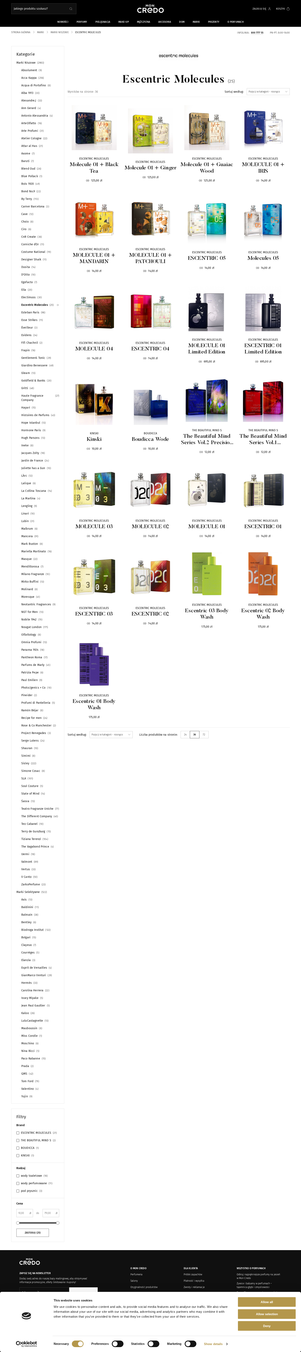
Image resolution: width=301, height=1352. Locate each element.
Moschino (29, 1043)
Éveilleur (29, 327)
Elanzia (27, 960)
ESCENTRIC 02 (150, 614)
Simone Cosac (32, 771)
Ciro (25, 229)
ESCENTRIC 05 (207, 258)
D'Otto (28, 274)
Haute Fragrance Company (39, 398)
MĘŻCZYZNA (143, 21)
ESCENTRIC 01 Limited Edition (263, 349)
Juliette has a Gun (35, 468)
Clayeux (28, 945)
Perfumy (82, 21)
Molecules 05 (263, 258)
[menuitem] (185, 734)
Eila (26, 290)
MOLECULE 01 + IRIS (263, 168)
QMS (26, 1073)
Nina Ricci (29, 1051)
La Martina (30, 498)
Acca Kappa (32, 78)
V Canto (29, 877)
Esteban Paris (32, 312)
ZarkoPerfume (33, 884)
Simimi (27, 756)
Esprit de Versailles (36, 967)
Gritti (27, 388)
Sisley (28, 763)
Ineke (27, 445)
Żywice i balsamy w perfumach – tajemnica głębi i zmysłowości (254, 1285)
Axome (27, 153)
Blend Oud (30, 168)
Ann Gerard (30, 108)
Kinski (94, 439)
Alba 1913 (30, 93)
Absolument (31, 70)
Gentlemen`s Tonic (35, 358)
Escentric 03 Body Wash (207, 614)
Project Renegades (35, 733)
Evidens (28, 335)
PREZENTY (213, 21)
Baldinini (29, 907)
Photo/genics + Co (36, 687)
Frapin (27, 350)
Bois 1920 (30, 184)
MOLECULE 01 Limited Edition (206, 349)
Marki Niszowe (29, 62)
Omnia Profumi (33, 642)
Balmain (29, 914)
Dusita (28, 267)
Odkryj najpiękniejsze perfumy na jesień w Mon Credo (258, 1276)
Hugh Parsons (32, 438)
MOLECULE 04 (94, 349)
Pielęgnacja (102, 21)
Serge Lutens (32, 740)
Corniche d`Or (32, 244)
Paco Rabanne (33, 1058)
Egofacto (28, 282)
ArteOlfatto (31, 123)
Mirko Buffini (32, 581)
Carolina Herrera (35, 990)
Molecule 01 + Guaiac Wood (206, 168)
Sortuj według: (234, 91)
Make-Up (123, 21)
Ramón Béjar (31, 710)
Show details (213, 1344)
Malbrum (29, 528)
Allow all (267, 1302)
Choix (27, 221)
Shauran (29, 748)
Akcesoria (164, 21)
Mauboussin (31, 1028)
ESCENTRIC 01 (263, 527)
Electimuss (31, 297)
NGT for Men (32, 612)
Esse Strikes (31, 320)
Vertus (28, 869)
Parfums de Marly (35, 665)
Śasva (27, 801)
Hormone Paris (33, 430)
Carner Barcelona (34, 206)
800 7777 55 (257, 32)
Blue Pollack (31, 176)
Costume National (35, 252)
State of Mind (32, 793)
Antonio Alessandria (36, 115)
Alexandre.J (31, 100)
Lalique (28, 483)
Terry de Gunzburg (35, 831)
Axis (26, 899)
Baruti (27, 161)
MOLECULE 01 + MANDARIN (94, 259)
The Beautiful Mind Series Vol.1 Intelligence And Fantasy (263, 440)
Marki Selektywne (31, 892)
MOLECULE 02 (150, 527)
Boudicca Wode (150, 439)
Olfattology (30, 634)
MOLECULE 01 (206, 527)
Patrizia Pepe (31, 672)
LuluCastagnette (34, 1020)
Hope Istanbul (33, 422)
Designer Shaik (33, 259)
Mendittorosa (32, 566)
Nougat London (34, 627)
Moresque (30, 597)
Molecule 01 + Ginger (150, 168)
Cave (27, 214)
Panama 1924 (32, 650)
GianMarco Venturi (36, 975)
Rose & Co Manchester (38, 725)
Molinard (29, 589)
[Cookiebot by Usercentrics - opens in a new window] (26, 1344)
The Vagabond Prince (37, 846)
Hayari (28, 407)
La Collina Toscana (36, 491)
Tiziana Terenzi (34, 839)
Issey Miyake (31, 998)
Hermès (29, 983)
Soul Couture (31, 786)
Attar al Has (31, 146)
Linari (27, 513)
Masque (29, 559)
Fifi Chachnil (31, 342)
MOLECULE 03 (94, 527)
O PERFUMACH (235, 21)
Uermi (27, 854)
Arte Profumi (32, 131)
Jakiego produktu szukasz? (31, 8)
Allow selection (267, 1314)
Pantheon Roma (34, 657)
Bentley (28, 922)
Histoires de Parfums (37, 415)
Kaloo (27, 1013)
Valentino (29, 1089)
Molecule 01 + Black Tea (94, 168)
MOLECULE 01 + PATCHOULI (150, 259)
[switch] (117, 1344)
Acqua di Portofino (35, 85)
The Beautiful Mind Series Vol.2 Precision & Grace (206, 440)
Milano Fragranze (35, 574)
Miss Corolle (31, 1036)
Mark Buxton (31, 544)
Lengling (28, 506)
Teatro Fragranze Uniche (39, 809)
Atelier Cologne (33, 138)
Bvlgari (28, 937)
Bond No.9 (30, 191)
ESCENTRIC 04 (150, 349)
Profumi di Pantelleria (37, 703)
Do (37, 1213)
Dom (181, 21)
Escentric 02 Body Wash (263, 614)
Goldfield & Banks (36, 380)
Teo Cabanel (32, 824)
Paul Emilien (31, 680)
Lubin (27, 521)
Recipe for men (33, 718)
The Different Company (39, 816)
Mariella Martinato (36, 551)
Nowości (62, 21)
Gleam (28, 373)
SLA (26, 778)
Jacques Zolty (32, 453)
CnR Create (31, 237)
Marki (196, 21)
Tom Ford (29, 1081)
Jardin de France (34, 460)
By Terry (29, 199)
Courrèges (29, 952)
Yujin (26, 1096)
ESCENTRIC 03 (94, 614)
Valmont (29, 861)
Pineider (28, 695)
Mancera (29, 536)
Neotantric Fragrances (38, 604)
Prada (27, 1066)
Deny (266, 1326)
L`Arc (26, 475)
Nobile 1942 (31, 619)
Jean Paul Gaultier (35, 1005)
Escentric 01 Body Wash (94, 705)
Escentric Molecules (37, 305)
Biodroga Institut (35, 930)
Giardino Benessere (37, 365)
